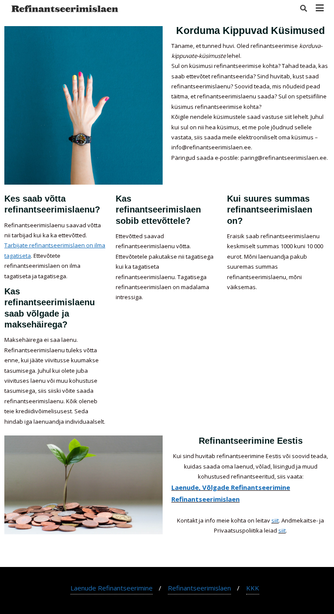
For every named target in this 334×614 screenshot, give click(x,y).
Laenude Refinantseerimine (111, 588)
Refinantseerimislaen (205, 499)
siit (275, 520)
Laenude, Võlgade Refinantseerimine (230, 487)
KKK (252, 588)
